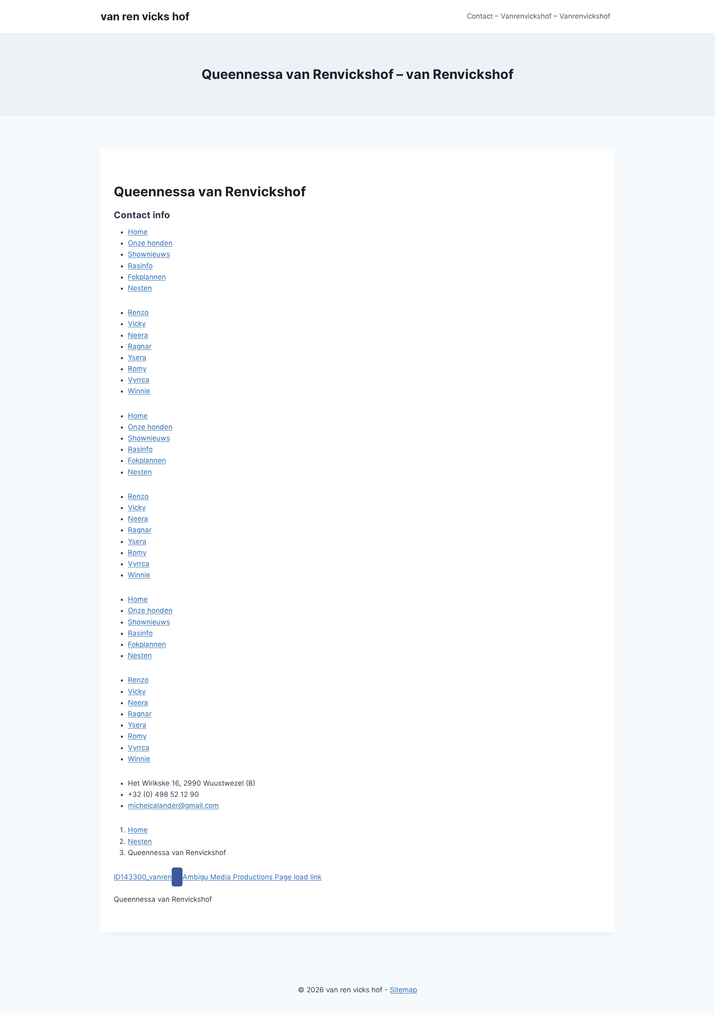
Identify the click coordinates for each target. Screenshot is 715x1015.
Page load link (298, 877)
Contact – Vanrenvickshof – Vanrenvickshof (538, 16)
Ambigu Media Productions (228, 877)
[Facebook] (177, 876)
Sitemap (403, 990)
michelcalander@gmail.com (173, 805)
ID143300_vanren (143, 877)
